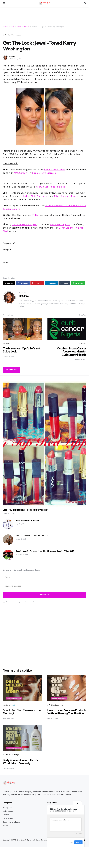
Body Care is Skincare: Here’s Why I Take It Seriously (20, 761)
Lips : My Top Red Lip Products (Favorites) (25, 509)
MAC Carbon (20, 172)
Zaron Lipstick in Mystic (24, 224)
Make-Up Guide (8, 811)
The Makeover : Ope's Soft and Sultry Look (21, 350)
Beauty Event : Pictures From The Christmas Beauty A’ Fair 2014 (45, 551)
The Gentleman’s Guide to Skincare (32, 536)
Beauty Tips (59, 705)
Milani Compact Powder (66, 196)
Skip (71, 842)
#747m (35, 214)
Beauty (13, 705)
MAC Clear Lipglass (60, 224)
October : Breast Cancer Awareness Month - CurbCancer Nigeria (71, 351)
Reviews (6, 815)
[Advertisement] (44, 15)
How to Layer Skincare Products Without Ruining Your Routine (66, 711)
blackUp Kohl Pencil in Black (50, 186)
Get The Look (16, 35)
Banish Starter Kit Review (27, 520)
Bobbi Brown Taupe (54, 169)
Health (5, 825)
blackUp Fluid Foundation (35, 196)
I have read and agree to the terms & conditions (24, 602)
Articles (8, 35)
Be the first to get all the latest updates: (21, 570)
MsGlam (12, 56)
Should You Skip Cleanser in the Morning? (22, 711)
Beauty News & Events (11, 822)
